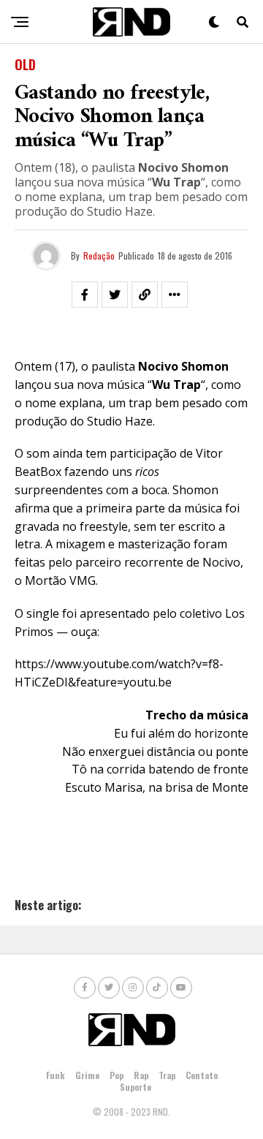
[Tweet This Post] (115, 294)
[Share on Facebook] (85, 294)
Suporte (135, 1087)
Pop (116, 1075)
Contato (202, 1075)
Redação (99, 255)
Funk (55, 1075)
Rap (141, 1075)
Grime (87, 1075)
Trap (167, 1075)
